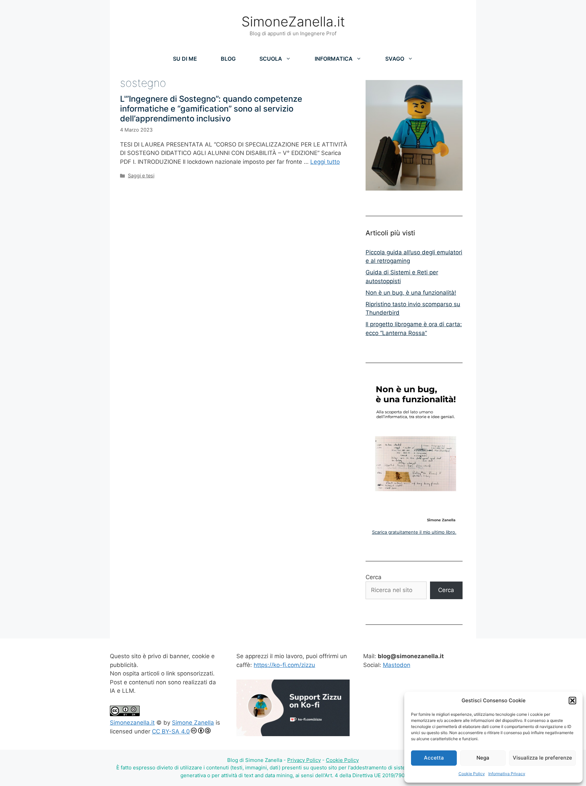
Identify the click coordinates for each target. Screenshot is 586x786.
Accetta (434, 757)
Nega (482, 757)
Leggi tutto (325, 161)
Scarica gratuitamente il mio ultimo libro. (414, 532)
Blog (228, 58)
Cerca (374, 577)
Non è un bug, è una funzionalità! (411, 292)
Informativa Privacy (506, 773)
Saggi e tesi (141, 175)
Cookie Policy (471, 773)
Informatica (334, 58)
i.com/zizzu (300, 665)
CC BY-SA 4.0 (171, 731)
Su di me (185, 58)
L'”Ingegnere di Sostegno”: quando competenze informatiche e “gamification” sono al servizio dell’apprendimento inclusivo (211, 108)
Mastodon (396, 665)
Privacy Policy (304, 760)
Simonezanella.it (132, 722)
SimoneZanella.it (293, 21)
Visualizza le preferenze (542, 757)
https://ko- (268, 665)
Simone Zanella (193, 722)
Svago (394, 58)
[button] (572, 700)
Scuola (270, 58)
